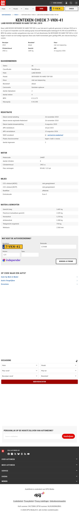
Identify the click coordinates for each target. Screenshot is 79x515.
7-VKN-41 (16, 14)
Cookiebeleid (18, 501)
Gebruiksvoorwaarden (58, 501)
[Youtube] (28, 454)
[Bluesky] (18, 454)
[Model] (59, 365)
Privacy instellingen (42, 501)
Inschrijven (68, 436)
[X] (15, 454)
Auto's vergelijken (8, 281)
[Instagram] (12, 454)
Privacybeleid (29, 501)
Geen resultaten (39, 382)
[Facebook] (8, 454)
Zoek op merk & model (9, 277)
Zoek (41, 9)
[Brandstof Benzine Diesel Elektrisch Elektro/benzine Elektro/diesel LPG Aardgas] (59, 376)
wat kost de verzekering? (55, 135)
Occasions (5, 284)
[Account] (66, 3)
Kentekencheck (6, 14)
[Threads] (22, 454)
